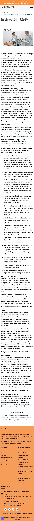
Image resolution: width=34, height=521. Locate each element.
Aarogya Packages (6, 457)
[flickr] (13, 509)
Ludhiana (19, 422)
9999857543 (17, 491)
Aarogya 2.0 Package (24, 460)
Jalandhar (12, 422)
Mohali (6, 422)
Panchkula (21, 420)
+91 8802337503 (23, 1)
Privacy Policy (6, 517)
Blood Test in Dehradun (24, 476)
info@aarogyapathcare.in (12, 3)
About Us (3, 455)
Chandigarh (13, 420)
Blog (7, 12)
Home (2, 12)
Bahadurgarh (13, 417)
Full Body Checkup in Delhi (25, 466)
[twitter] (9, 509)
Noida (20, 417)
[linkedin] (17, 509)
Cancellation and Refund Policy (18, 517)
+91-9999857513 (12, 1)
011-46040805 (25, 491)
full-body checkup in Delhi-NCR (20, 136)
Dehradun (27, 422)
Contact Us (4, 465)
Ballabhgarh (5, 417)
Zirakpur (28, 420)
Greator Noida (27, 417)
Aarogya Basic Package (24, 453)
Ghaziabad (6, 420)
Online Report (25, 3)
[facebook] (5, 509)
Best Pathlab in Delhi (23, 469)
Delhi (6, 415)
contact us (9, 407)
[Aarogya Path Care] (8, 7)
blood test (23, 280)
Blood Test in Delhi (23, 483)
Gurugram (12, 415)
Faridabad (19, 415)
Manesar (25, 415)
